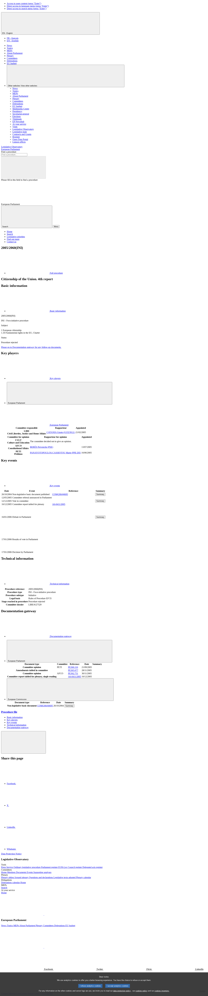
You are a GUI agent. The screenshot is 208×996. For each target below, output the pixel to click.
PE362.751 (73, 673)
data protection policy (122, 991)
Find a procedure (8, 152)
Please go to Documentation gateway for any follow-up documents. (31, 347)
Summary (100, 494)
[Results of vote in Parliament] (73, 549)
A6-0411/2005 (58, 504)
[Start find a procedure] (23, 167)
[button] (44, 914)
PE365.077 (73, 670)
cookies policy (141, 991)
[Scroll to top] (23, 742)
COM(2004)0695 (60, 494)
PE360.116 (73, 667)
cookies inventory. (162, 991)
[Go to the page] (73, 526)
